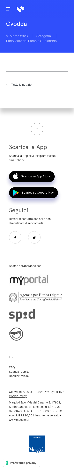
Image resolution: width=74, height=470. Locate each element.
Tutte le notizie (21, 84)
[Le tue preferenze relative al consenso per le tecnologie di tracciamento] (21, 463)
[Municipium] (34, 9)
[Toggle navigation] (8, 9)
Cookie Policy (18, 396)
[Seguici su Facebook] (15, 237)
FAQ (12, 367)
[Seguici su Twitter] (34, 237)
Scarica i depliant (20, 371)
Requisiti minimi (19, 376)
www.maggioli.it (19, 420)
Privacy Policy (53, 392)
